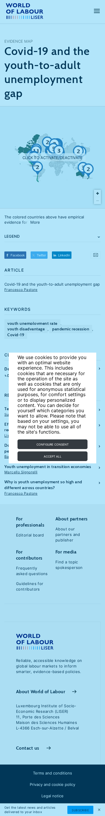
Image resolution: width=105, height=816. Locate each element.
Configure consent (52, 444)
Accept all (53, 456)
